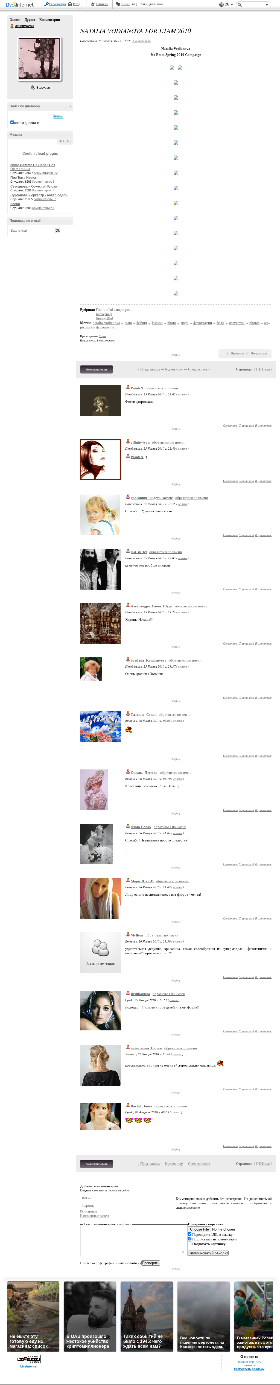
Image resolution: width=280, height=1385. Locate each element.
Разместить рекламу (249, 1368)
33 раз (102, 336)
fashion (157, 323)
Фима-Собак (141, 827)
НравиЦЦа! (104, 318)
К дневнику (174, 369)
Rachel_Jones (141, 1106)
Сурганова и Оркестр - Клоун (33, 186)
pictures (86, 327)
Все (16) (65, 141)
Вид (229, 5)
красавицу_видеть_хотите (152, 498)
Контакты (249, 1365)
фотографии (202, 323)
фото (220, 323)
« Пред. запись (149, 369)
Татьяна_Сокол (143, 714)
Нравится (237, 353)
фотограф (103, 327)
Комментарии (49, 20)
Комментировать (96, 369)
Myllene (137, 935)
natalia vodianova (106, 323)
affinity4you (12, 26)
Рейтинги (102, 4)
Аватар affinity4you (39, 58)
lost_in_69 (139, 552)
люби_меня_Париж (146, 1048)
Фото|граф (104, 314)
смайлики (124, 1224)
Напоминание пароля (94, 1216)
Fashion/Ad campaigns (113, 310)
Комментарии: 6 (43, 181)
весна (15, 204)
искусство (236, 323)
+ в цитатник (141, 41)
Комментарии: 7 (45, 199)
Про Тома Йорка (23, 178)
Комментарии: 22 (46, 172)
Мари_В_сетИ (142, 881)
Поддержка (221, 4)
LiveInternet (21, 5)
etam (128, 323)
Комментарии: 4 (43, 190)
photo (171, 323)
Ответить (230, 425)
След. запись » (199, 369)
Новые (265, 369)
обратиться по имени (161, 388)
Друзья (30, 20)
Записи (15, 20)
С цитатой (246, 425)
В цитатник (263, 425)
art (266, 323)
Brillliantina (140, 994)
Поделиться (259, 353)
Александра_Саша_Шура (152, 606)
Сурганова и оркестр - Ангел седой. (39, 195)
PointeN (137, 388)
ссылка (182, 394)
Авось (125, 4)
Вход (76, 4)
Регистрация (57, 4)
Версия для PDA (249, 1361)
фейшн (141, 323)
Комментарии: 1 (43, 207)
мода (184, 323)
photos (254, 323)
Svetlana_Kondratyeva (149, 660)
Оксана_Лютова (144, 773)
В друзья (43, 88)
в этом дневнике (26, 123)
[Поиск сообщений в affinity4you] (58, 116)
